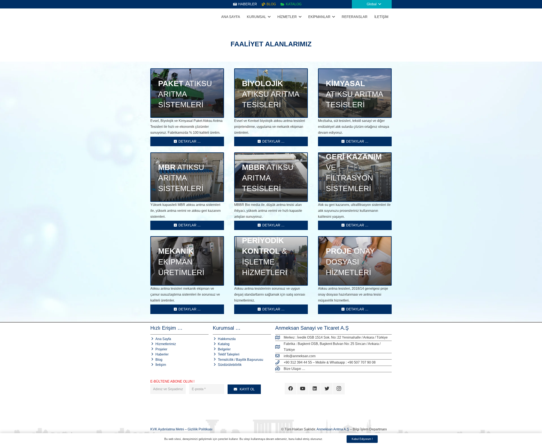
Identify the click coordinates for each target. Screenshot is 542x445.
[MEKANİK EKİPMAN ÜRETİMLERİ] (187, 261)
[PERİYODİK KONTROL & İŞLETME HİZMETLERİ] (271, 261)
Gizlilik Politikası (200, 429)
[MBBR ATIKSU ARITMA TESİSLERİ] (271, 177)
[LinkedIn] (315, 388)
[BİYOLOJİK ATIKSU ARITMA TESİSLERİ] (271, 93)
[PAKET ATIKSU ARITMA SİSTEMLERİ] (187, 93)
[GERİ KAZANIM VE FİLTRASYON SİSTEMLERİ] (355, 177)
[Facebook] (290, 388)
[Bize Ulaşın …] (279, 369)
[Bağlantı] (155, 17)
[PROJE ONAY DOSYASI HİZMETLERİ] (355, 261)
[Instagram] (339, 388)
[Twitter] (327, 388)
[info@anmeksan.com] (279, 356)
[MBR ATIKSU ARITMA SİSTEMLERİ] (187, 177)
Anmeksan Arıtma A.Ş (333, 429)
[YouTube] (302, 388)
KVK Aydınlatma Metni (167, 429)
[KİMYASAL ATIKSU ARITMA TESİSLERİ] (355, 93)
